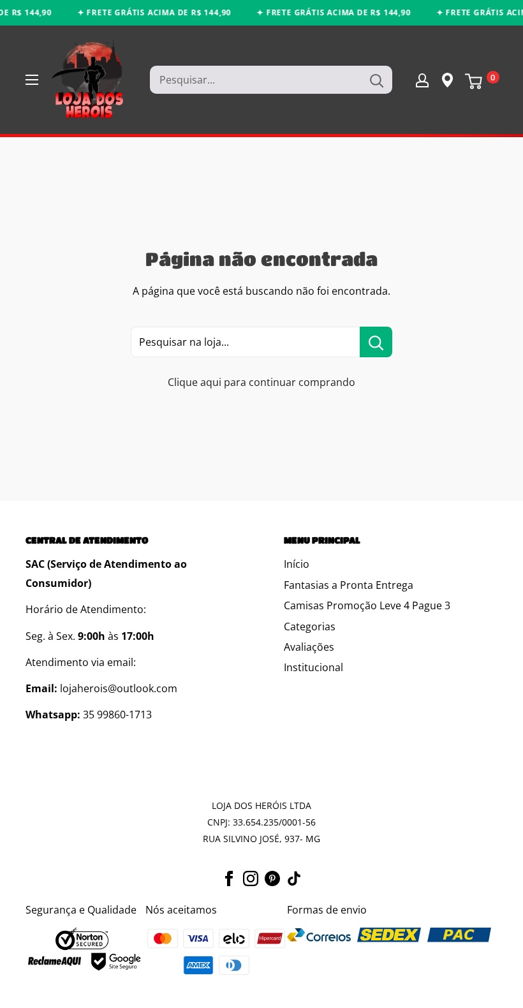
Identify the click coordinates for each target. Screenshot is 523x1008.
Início (296, 564)
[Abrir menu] (32, 80)
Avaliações (309, 647)
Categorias (309, 626)
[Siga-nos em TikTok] (294, 878)
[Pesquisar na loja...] (376, 342)
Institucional (313, 667)
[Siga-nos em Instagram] (250, 878)
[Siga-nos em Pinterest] (272, 878)
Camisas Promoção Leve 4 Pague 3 (367, 605)
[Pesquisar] (376, 80)
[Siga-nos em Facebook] (229, 878)
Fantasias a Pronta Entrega (348, 585)
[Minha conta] (422, 80)
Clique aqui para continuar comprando (261, 382)
